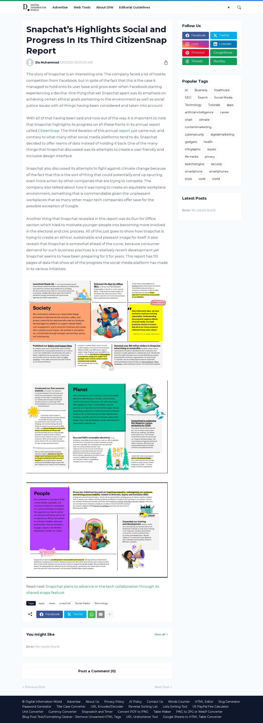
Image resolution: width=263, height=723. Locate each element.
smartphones (218, 171)
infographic (193, 149)
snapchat (65, 603)
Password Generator (36, 706)
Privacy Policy (114, 701)
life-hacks (191, 157)
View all (160, 634)
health (208, 142)
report (124, 131)
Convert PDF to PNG (133, 712)
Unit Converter (32, 712)
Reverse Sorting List (143, 706)
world (216, 179)
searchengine (194, 164)
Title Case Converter (71, 706)
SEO (188, 97)
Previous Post (35, 687)
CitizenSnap (48, 131)
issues (211, 149)
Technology (101, 603)
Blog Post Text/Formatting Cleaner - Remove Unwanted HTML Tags (71, 717)
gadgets (191, 142)
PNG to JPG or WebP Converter (199, 712)
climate (204, 120)
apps (41, 603)
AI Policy (135, 701)
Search (203, 97)
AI (186, 90)
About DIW (104, 7)
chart (188, 120)
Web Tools (82, 7)
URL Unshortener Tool (142, 717)
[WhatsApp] (92, 614)
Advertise (60, 7)
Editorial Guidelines (134, 7)
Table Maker (162, 712)
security (216, 164)
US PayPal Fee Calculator (210, 706)
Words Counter (179, 701)
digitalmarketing (222, 134)
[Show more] (110, 614)
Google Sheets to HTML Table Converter (192, 717)
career (224, 112)
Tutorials (214, 105)
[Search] (237, 7)
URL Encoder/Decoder (107, 706)
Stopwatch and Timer (97, 712)
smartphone (194, 171)
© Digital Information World (42, 701)
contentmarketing (198, 127)
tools (188, 179)
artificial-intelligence (199, 112)
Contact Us (155, 701)
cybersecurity (194, 134)
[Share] (164, 62)
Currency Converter (62, 712)
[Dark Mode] (230, 7)
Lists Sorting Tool (175, 706)
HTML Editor (204, 701)
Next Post (162, 687)
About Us (92, 701)
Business (201, 90)
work (201, 179)
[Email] (101, 614)
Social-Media (82, 603)
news (52, 603)
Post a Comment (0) (97, 671)
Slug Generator (229, 701)
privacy (210, 157)
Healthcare (222, 90)
